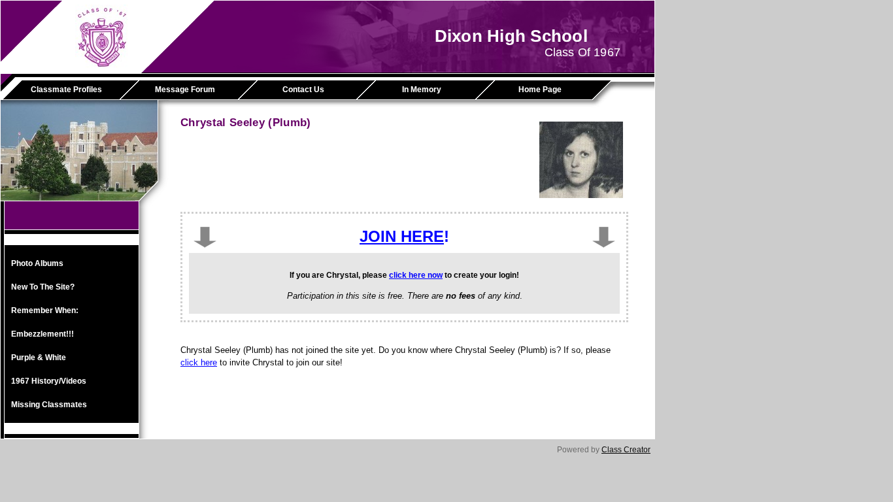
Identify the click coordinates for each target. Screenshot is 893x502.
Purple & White (38, 357)
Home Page (540, 89)
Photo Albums (37, 263)
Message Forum (185, 89)
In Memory (421, 89)
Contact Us (303, 89)
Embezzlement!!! (42, 334)
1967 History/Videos (48, 381)
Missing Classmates (49, 404)
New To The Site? (43, 287)
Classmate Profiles (66, 89)
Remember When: (44, 310)
